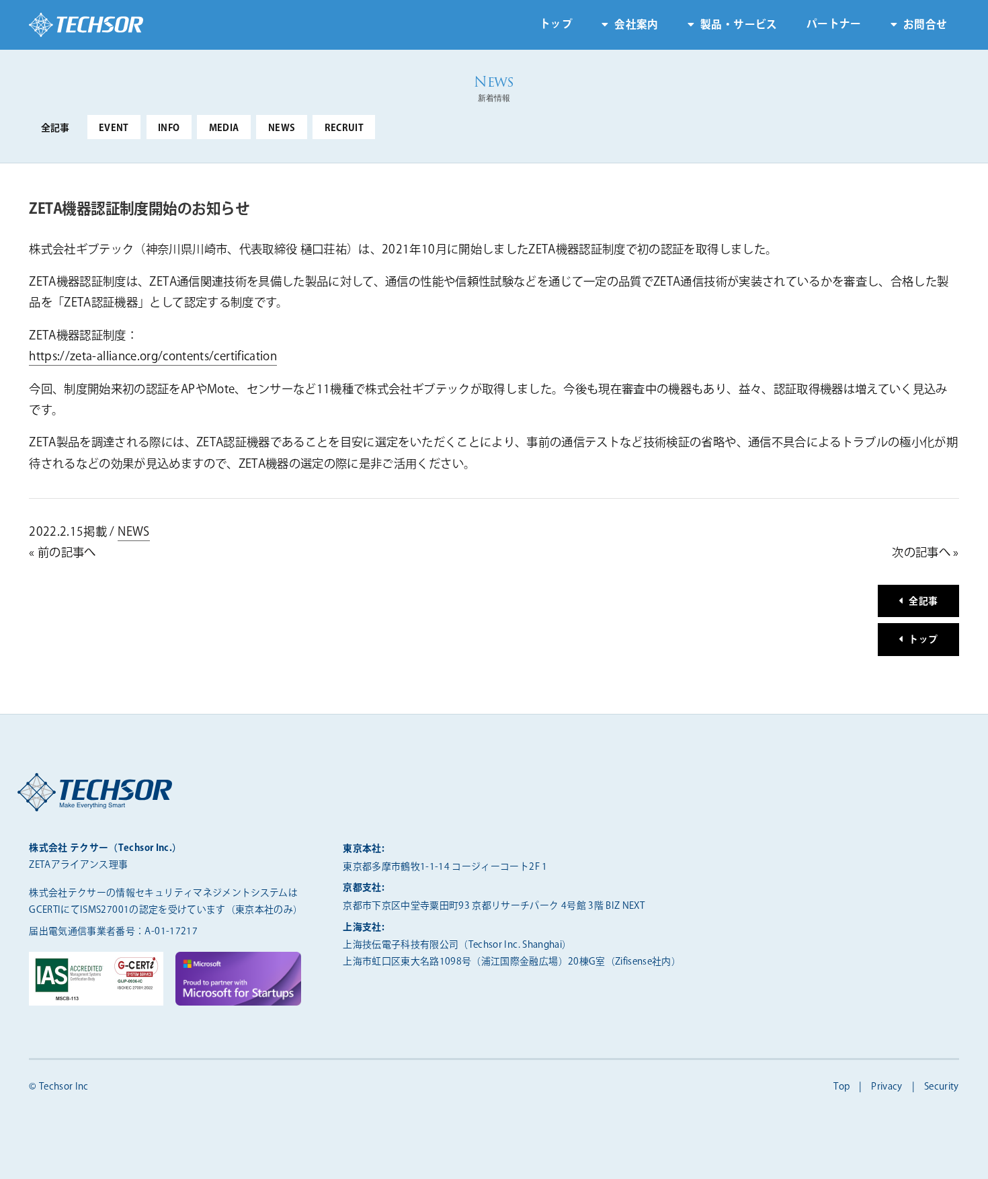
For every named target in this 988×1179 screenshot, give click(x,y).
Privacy (886, 1087)
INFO (168, 128)
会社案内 (636, 25)
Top (841, 1087)
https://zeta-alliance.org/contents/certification (153, 356)
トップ (556, 24)
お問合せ (925, 25)
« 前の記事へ (62, 552)
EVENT (114, 128)
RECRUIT (344, 128)
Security (941, 1087)
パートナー (834, 24)
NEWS (281, 128)
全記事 (55, 128)
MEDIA (224, 128)
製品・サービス (738, 25)
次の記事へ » (925, 552)
